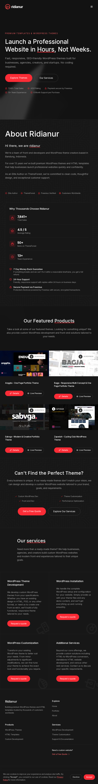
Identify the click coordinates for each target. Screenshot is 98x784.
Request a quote (19, 623)
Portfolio (55, 711)
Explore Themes (18, 77)
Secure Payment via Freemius (27, 287)
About (54, 715)
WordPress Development (62, 730)
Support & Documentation (63, 739)
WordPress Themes (13, 730)
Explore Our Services (64, 511)
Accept (89, 777)
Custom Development (14, 739)
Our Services (46, 78)
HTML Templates (12, 734)
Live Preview (36, 393)
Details (16, 393)
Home (54, 706)
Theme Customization (61, 734)
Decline (76, 777)
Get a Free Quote (32, 511)
